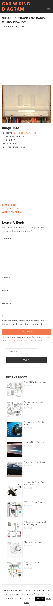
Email (6, 290)
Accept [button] (40, 599)
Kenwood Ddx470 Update (35, 442)
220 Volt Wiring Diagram (34, 502)
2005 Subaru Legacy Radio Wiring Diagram (11, 208)
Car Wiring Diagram (16, 6)
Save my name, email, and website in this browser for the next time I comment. (24, 322)
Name (6, 277)
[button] (48, 9)
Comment (8, 238)
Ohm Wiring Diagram (33, 542)
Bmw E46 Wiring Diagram (35, 382)
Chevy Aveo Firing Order (34, 462)
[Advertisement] (26, 54)
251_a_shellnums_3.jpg (26, 133)
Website (6, 303)
